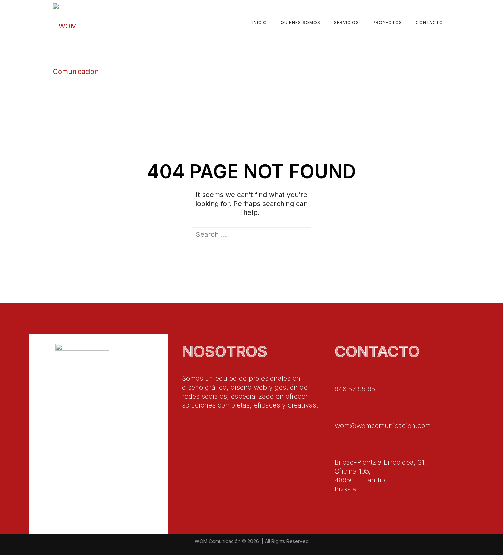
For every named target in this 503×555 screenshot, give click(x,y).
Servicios (346, 22)
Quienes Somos (300, 22)
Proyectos (387, 22)
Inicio (259, 22)
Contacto (429, 22)
